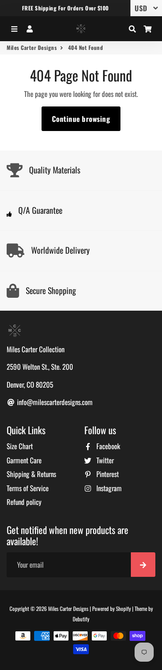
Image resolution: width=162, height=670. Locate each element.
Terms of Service (28, 488)
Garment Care (24, 460)
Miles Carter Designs (32, 48)
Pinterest (107, 474)
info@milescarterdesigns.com (54, 402)
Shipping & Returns (31, 474)
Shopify (123, 608)
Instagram (108, 488)
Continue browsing (81, 119)
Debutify (81, 619)
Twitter (104, 460)
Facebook (107, 446)
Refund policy (24, 502)
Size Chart (20, 446)
